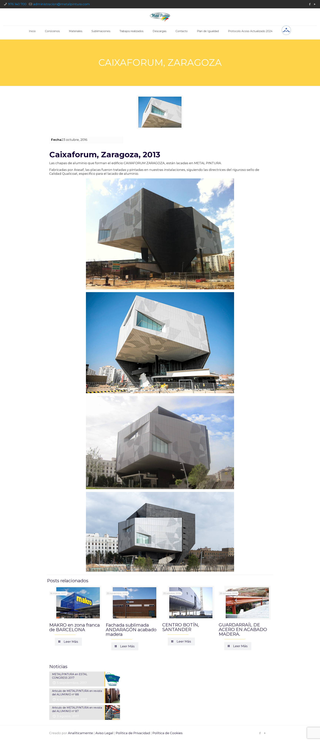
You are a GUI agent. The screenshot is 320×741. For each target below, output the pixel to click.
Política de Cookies (167, 733)
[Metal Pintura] (160, 16)
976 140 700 (17, 4)
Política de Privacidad (133, 733)
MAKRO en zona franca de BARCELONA (74, 627)
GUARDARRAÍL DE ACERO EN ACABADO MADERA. (243, 629)
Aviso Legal (104, 733)
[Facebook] (310, 4)
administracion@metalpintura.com (61, 4)
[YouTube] (315, 4)
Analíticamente (80, 733)
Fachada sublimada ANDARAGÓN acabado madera (131, 629)
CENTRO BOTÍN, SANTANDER (180, 627)
